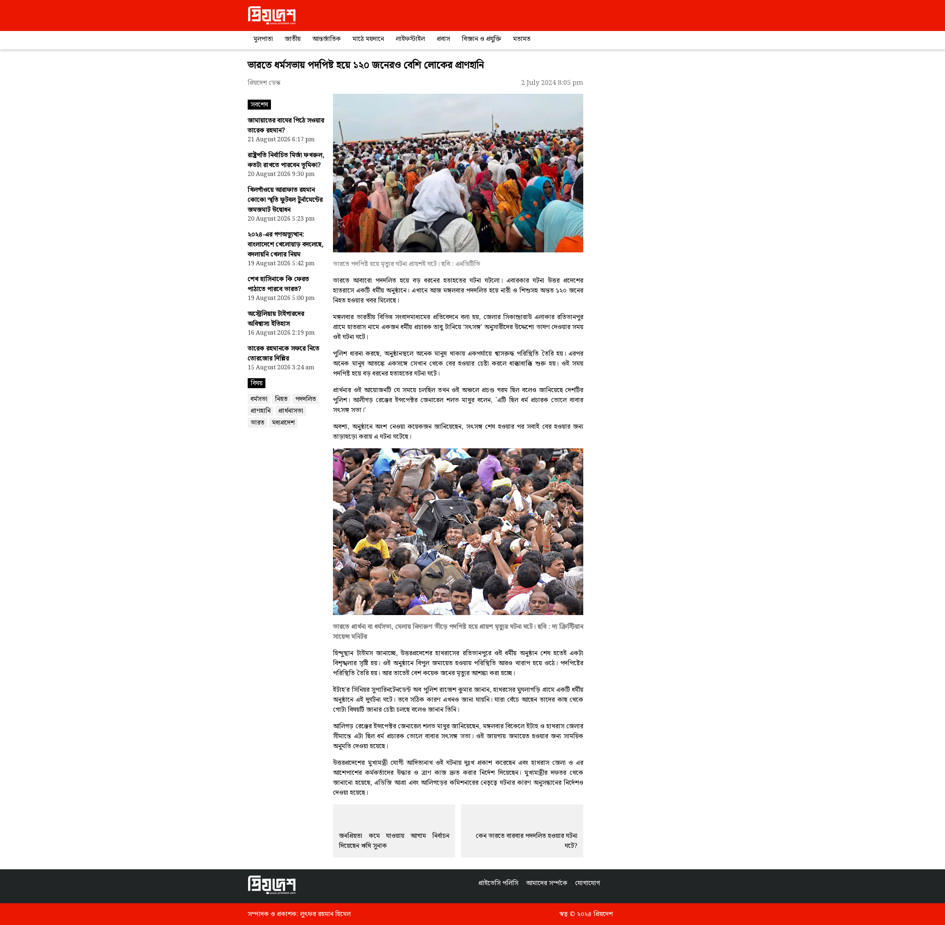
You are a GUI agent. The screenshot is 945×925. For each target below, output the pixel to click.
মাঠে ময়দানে (368, 39)
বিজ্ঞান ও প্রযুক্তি (481, 39)
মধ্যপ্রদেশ (283, 422)
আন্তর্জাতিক (326, 39)
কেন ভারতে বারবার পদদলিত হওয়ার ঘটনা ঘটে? (526, 841)
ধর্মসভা (259, 399)
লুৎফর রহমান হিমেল (325, 914)
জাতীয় (292, 39)
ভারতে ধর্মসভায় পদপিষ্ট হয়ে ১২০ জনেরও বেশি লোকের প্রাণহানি (366, 65)
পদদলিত (305, 399)
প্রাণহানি (261, 410)
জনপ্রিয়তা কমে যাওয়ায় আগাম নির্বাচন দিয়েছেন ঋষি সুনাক (394, 841)
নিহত (281, 399)
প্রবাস (443, 39)
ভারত (257, 422)
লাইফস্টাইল (410, 39)
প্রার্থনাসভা (290, 410)
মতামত (521, 39)
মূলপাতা (263, 39)
